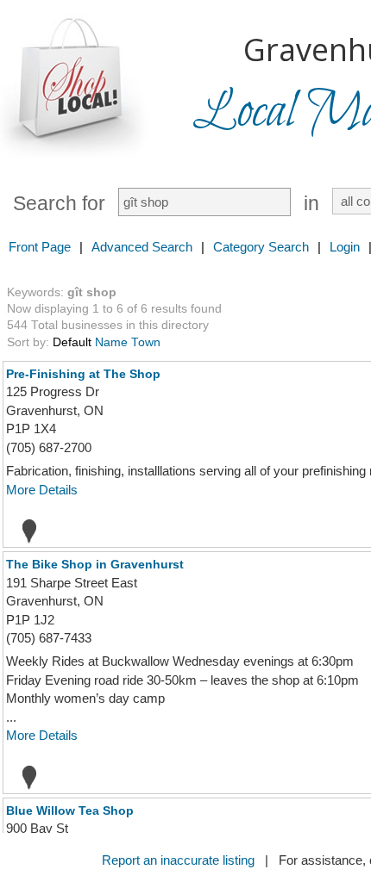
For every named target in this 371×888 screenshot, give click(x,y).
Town (145, 342)
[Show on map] (24, 530)
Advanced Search (141, 246)
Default (72, 342)
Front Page (40, 246)
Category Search (261, 246)
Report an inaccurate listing (178, 860)
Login (345, 246)
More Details (42, 489)
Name (111, 342)
